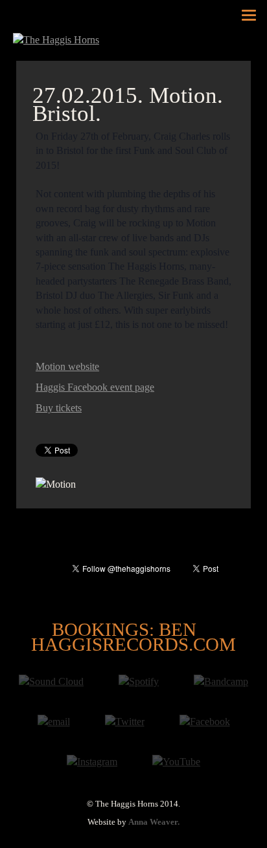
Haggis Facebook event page (95, 387)
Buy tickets (59, 407)
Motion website (67, 366)
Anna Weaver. (154, 822)
